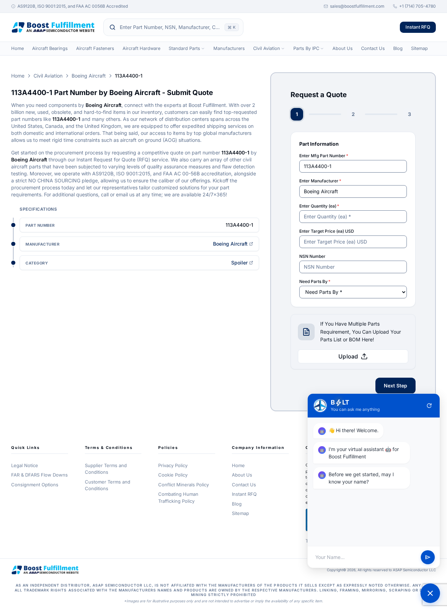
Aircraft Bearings (50, 48)
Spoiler (239, 263)
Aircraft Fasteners (95, 48)
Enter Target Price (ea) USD (326, 231)
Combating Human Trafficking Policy (178, 497)
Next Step (395, 385)
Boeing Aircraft (89, 76)
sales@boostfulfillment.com (357, 6)
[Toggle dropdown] (203, 48)
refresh (429, 405)
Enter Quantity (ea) (319, 206)
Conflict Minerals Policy (183, 484)
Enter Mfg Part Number (323, 155)
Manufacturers (229, 48)
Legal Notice (24, 465)
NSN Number (312, 256)
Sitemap (419, 48)
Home (17, 48)
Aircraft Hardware (141, 48)
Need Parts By (314, 281)
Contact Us (373, 48)
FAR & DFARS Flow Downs (39, 475)
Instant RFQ (417, 27)
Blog (398, 48)
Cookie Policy (173, 475)
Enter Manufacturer (320, 180)
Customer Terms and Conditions (107, 485)
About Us (342, 48)
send (428, 557)
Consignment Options (34, 484)
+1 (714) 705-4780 (417, 6)
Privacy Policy (173, 465)
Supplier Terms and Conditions (106, 469)
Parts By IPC (306, 48)
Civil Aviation (266, 48)
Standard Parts (184, 48)
